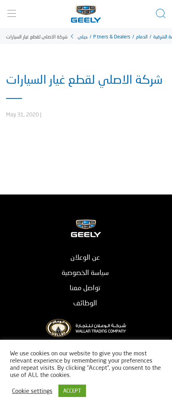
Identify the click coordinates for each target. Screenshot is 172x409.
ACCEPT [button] (72, 390)
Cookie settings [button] (32, 390)
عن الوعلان (85, 257)
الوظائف (85, 303)
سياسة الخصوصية (85, 272)
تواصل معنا (85, 287)
